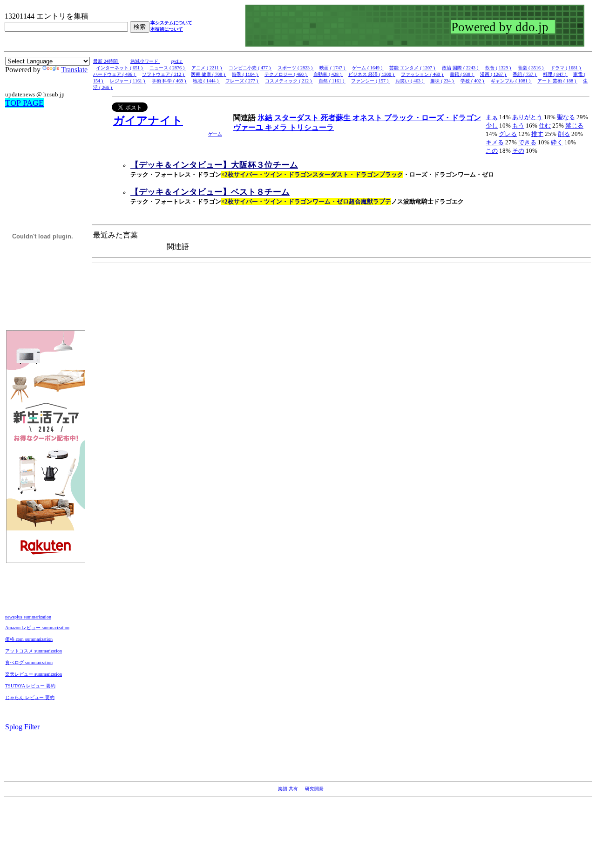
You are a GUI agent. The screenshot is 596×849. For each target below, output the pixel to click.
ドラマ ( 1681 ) (566, 67)
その (518, 150)
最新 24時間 (106, 61)
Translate (74, 70)
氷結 (265, 118)
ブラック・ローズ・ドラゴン (432, 118)
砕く (557, 142)
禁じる (574, 125)
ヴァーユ (249, 127)
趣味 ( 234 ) (442, 80)
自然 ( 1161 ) (331, 80)
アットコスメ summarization (33, 650)
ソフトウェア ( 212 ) (163, 74)
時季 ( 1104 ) (245, 74)
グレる (508, 133)
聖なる (566, 117)
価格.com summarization (29, 639)
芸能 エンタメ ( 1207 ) (412, 67)
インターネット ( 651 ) (120, 67)
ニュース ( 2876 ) (167, 67)
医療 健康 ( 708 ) (208, 74)
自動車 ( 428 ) (328, 74)
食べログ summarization (29, 662)
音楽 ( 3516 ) (531, 67)
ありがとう (527, 117)
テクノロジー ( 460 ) (286, 74)
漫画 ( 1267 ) (493, 74)
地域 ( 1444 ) (206, 80)
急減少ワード (145, 61)
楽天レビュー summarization (33, 674)
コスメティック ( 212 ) (289, 80)
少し (492, 125)
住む (545, 125)
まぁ (492, 117)
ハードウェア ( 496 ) (114, 74)
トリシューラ (311, 127)
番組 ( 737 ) (525, 74)
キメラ (277, 127)
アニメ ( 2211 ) (207, 67)
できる (527, 142)
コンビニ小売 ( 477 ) (250, 67)
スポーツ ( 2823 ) (296, 67)
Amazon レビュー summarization (37, 627)
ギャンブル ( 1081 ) (511, 80)
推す (537, 133)
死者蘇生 (336, 118)
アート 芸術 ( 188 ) (557, 80)
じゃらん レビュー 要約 (29, 697)
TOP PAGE (24, 103)
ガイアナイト (148, 121)
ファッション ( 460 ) (422, 74)
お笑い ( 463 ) (410, 80)
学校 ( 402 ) (473, 80)
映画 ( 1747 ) (332, 67)
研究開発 (314, 788)
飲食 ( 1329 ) (498, 67)
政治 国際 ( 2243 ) (461, 67)
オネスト (368, 118)
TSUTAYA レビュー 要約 (30, 685)
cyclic (177, 61)
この (492, 150)
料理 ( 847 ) (555, 74)
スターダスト (297, 118)
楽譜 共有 (288, 788)
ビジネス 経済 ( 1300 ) (371, 74)
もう (518, 125)
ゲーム (215, 133)
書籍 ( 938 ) (462, 74)
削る (564, 133)
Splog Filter (22, 727)
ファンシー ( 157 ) (370, 80)
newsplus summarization (28, 616)
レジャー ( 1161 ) (128, 80)
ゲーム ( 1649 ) (368, 67)
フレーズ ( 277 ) (242, 80)
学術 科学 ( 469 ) (169, 80)
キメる (495, 142)
